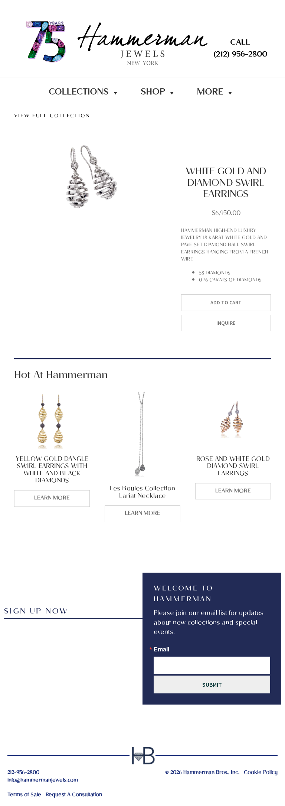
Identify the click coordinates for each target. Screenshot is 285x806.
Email (161, 649)
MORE (210, 92)
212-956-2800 (23, 773)
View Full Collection (52, 117)
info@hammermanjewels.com (42, 780)
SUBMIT (212, 684)
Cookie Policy (261, 773)
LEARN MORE (52, 498)
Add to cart (226, 302)
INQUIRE (225, 323)
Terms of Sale (24, 795)
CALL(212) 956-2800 (240, 49)
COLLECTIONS (79, 92)
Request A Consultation (74, 795)
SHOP (153, 92)
